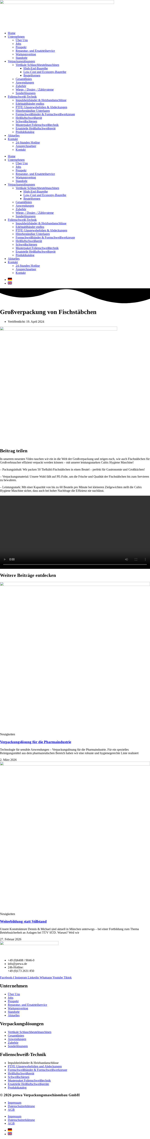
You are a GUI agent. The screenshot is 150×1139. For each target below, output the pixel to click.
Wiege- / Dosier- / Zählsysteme (35, 89)
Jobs (18, 43)
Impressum (14, 1102)
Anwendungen (25, 82)
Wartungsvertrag (26, 54)
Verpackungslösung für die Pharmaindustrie (35, 742)
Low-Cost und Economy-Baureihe (44, 72)
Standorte (21, 57)
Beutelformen (31, 75)
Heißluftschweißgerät (29, 117)
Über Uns (22, 40)
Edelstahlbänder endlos (30, 103)
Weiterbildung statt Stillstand (23, 921)
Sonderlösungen (26, 93)
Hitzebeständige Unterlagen (33, 110)
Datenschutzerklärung (21, 1106)
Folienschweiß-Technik (22, 96)
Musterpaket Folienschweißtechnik (37, 125)
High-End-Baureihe (35, 68)
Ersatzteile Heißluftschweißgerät (35, 128)
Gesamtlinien (24, 79)
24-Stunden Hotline (28, 142)
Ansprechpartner (26, 146)
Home (11, 33)
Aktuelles (14, 135)
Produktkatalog (25, 132)
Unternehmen (16, 36)
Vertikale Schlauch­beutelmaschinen (37, 64)
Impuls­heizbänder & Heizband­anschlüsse (41, 100)
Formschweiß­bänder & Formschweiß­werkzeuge (45, 114)
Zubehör (21, 86)
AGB (11, 1109)
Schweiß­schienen (26, 121)
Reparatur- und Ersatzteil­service (35, 50)
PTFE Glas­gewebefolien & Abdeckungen (41, 107)
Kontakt (13, 139)
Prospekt (21, 47)
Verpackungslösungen (21, 61)
